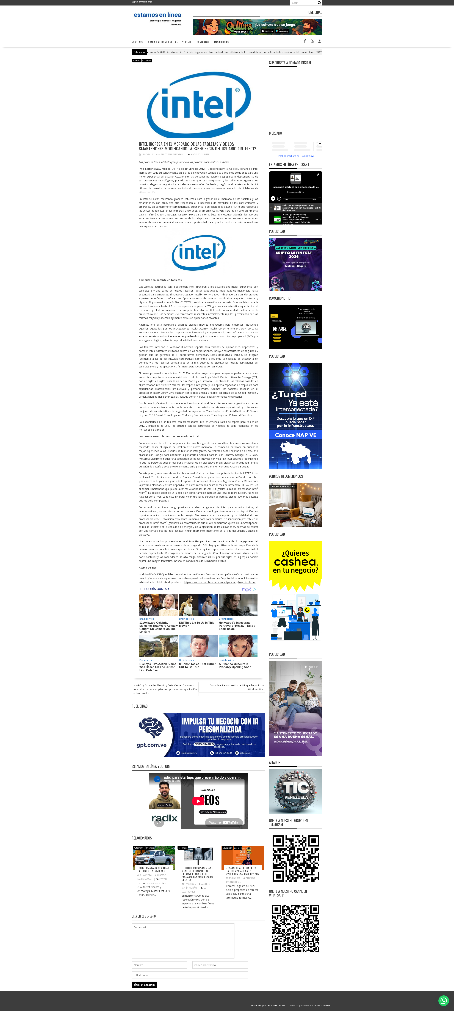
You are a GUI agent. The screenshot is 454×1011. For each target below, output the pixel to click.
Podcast (186, 42)
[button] (443, 1000)
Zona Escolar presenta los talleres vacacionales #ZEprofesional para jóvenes (242, 871)
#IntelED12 (197, 154)
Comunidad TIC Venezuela (162, 42)
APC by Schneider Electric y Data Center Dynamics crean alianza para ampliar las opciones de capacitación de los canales (165, 689)
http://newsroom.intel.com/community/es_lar (210, 582)
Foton (163, 879)
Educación (227, 847)
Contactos (203, 42)
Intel (206, 154)
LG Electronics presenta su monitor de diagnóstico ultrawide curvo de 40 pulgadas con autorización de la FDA (197, 874)
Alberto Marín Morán (170, 154)
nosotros (137, 42)
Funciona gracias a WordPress (268, 1005)
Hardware (146, 60)
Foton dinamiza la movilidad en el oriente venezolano (153, 869)
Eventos (136, 60)
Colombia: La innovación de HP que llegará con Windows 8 (237, 687)
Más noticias (221, 42)
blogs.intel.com (247, 582)
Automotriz (139, 847)
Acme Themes (322, 1005)
